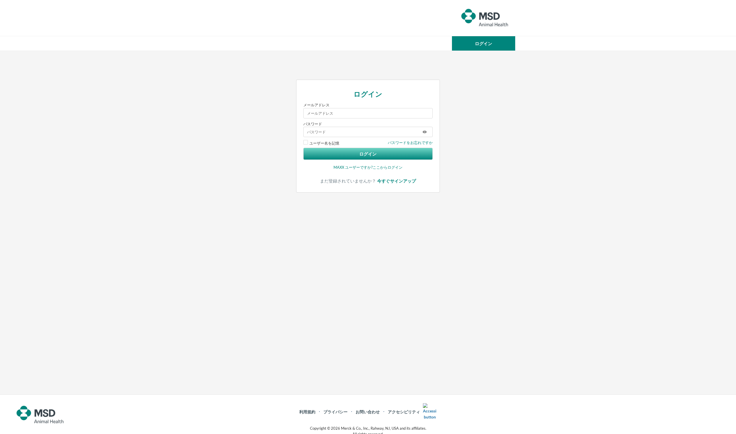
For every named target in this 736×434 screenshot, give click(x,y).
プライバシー (335, 411)
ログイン (368, 153)
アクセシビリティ (404, 411)
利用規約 (307, 411)
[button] (483, 43)
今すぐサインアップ (396, 181)
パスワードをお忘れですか (410, 142)
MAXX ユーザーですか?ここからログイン (368, 167)
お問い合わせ (368, 411)
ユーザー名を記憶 (324, 143)
